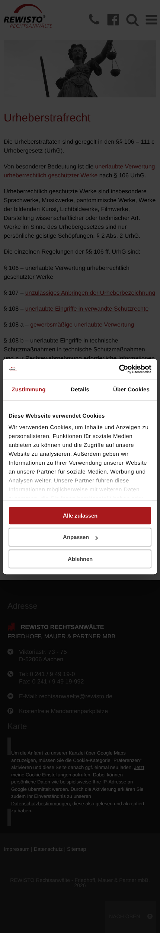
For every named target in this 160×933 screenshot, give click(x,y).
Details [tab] (80, 390)
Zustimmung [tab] (29, 390)
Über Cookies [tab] (131, 390)
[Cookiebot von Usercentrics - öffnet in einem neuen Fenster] (118, 369)
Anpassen (76, 537)
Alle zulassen (80, 515)
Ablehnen (80, 559)
